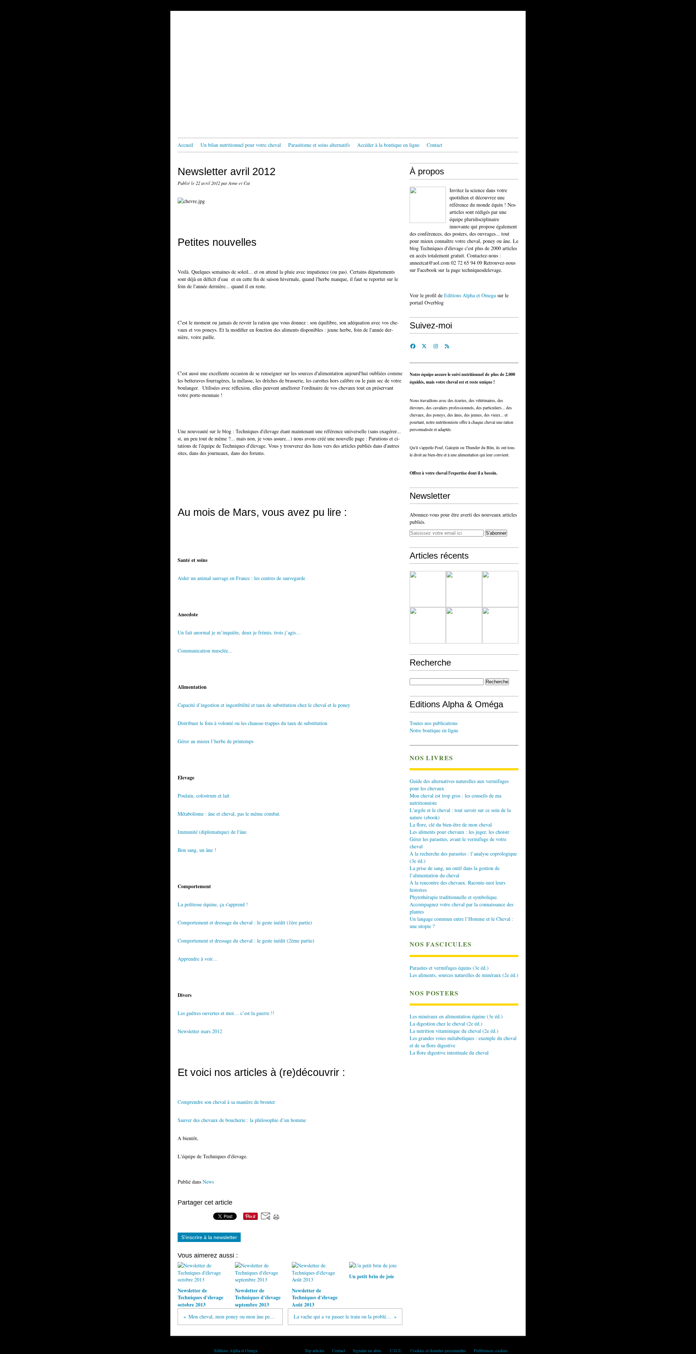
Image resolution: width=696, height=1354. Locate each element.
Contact (434, 144)
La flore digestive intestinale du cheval (449, 1052)
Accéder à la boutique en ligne (388, 144)
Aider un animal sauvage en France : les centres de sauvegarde (241, 578)
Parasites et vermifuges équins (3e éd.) (449, 967)
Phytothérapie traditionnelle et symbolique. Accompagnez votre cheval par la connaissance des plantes (461, 904)
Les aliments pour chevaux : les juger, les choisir (459, 831)
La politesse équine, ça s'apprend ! (213, 904)
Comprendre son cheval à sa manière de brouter (226, 1101)
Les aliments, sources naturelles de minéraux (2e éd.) (464, 975)
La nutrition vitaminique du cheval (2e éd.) (454, 1030)
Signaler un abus (367, 1350)
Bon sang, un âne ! (197, 849)
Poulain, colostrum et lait (203, 795)
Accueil (185, 144)
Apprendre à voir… (199, 958)
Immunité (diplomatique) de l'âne (212, 831)
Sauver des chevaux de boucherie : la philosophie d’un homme (242, 1120)
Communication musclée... (205, 650)
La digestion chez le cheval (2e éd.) (446, 1023)
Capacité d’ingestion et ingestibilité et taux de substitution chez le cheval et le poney (264, 704)
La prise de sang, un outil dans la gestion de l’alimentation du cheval (455, 872)
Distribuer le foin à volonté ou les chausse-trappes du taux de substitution (252, 723)
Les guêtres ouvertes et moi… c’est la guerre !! (226, 1013)
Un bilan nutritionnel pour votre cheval (240, 144)
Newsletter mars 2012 (200, 1031)
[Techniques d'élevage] (428, 205)
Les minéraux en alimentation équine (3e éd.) (456, 1016)
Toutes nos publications (433, 723)
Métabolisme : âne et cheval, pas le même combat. (229, 813)
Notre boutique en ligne (434, 730)
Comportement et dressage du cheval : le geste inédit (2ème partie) (246, 940)
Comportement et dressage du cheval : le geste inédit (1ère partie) (246, 922)
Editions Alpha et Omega (470, 295)
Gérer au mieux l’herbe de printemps (215, 741)
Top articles (314, 1350)
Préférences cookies (491, 1350)
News (208, 1181)
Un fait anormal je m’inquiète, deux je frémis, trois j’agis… (239, 632)
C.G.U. (396, 1350)
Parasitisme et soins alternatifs (319, 144)
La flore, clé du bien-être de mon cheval (451, 824)
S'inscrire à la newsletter (209, 1237)
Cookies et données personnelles (438, 1350)
